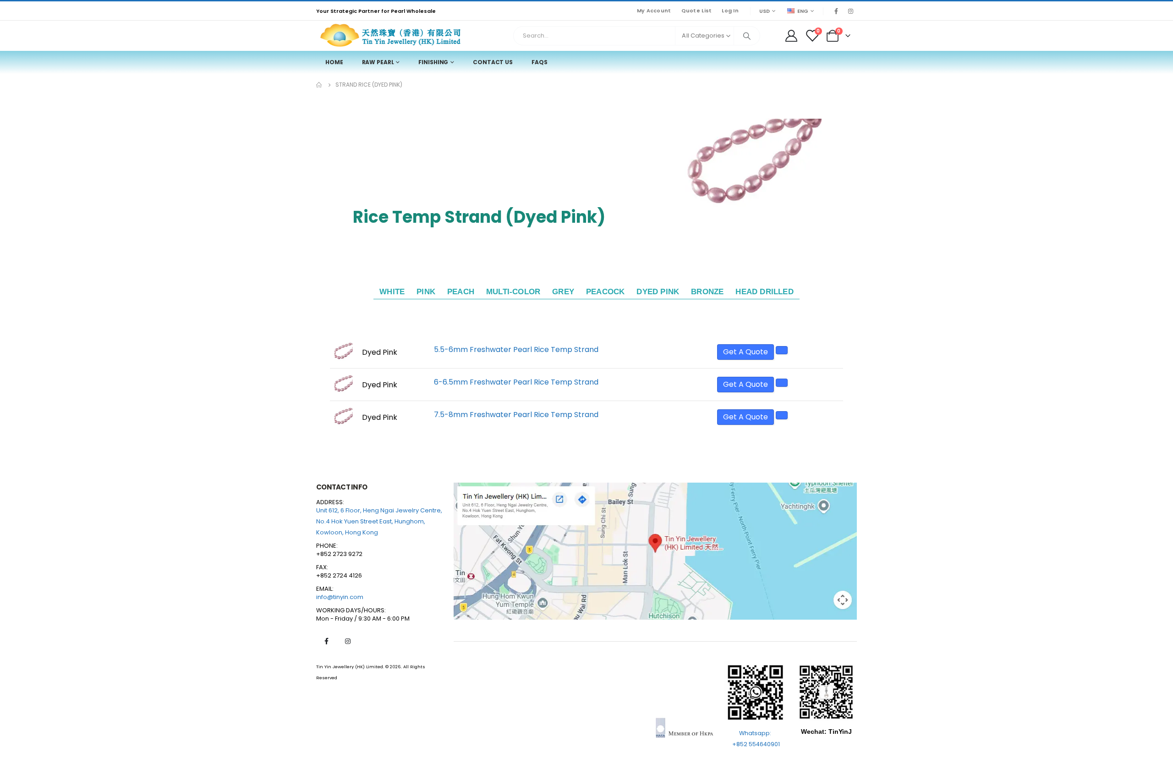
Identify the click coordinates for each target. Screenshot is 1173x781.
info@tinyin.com (339, 597)
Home (334, 62)
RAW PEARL (378, 62)
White (392, 291)
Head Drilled (764, 291)
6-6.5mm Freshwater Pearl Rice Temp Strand (516, 382)
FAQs (540, 62)
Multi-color (513, 291)
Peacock (605, 291)
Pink (426, 291)
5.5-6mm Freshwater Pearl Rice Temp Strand (516, 349)
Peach (460, 291)
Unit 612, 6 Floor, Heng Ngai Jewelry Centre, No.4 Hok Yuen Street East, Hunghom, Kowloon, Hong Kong (379, 521)
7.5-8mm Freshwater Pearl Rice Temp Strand (516, 414)
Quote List (696, 10)
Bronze (707, 291)
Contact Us (493, 62)
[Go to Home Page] (319, 84)
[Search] (747, 36)
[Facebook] (836, 11)
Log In (730, 10)
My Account (654, 10)
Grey (563, 291)
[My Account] (791, 36)
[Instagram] (850, 11)
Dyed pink (657, 291)
